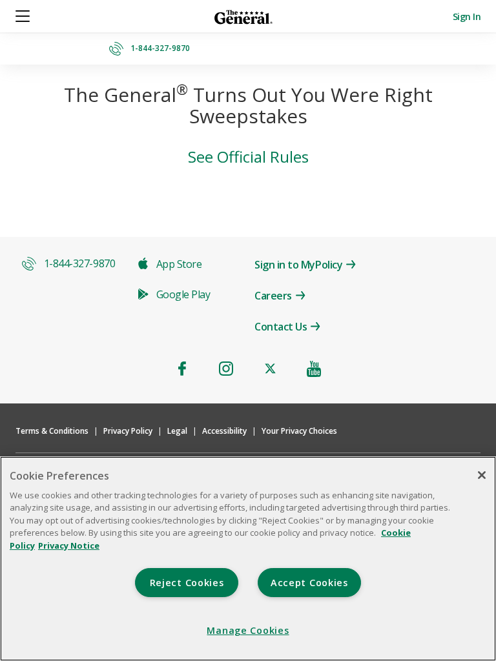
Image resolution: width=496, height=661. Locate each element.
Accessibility (224, 430)
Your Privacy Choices (299, 430)
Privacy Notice (68, 545)
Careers (273, 296)
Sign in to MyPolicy (298, 265)
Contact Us (280, 327)
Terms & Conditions (52, 430)
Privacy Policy (127, 430)
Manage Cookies (248, 630)
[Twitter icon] (270, 368)
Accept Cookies (309, 582)
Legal (177, 430)
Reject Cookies (187, 582)
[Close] (482, 475)
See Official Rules (248, 156)
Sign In (467, 16)
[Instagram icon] (226, 368)
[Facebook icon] (182, 368)
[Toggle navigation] (23, 16)
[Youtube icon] (314, 368)
